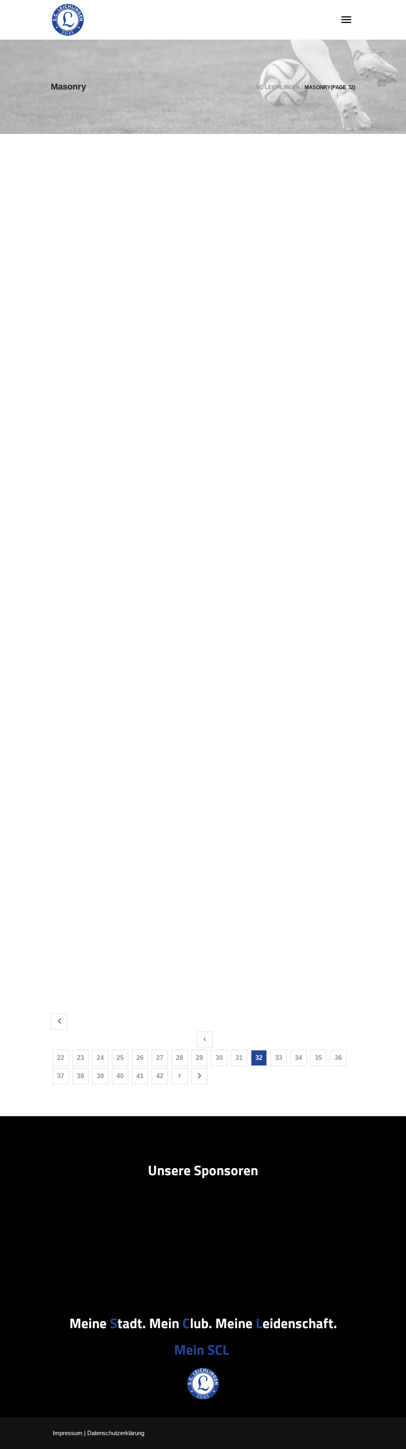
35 (318, 1057)
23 (80, 1057)
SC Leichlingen (278, 87)
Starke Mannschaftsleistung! (87, 331)
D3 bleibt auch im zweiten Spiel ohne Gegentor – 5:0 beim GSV (94, 191)
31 (239, 1057)
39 (100, 1076)
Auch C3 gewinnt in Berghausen (83, 960)
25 (120, 1057)
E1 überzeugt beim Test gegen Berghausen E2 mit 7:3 (94, 494)
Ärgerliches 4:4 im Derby (92, 628)
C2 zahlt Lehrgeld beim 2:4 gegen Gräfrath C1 (95, 264)
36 (338, 1057)
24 (100, 1057)
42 (159, 1076)
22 (60, 1057)
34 (298, 1057)
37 (60, 1076)
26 (140, 1057)
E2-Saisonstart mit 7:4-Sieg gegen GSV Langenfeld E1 (97, 825)
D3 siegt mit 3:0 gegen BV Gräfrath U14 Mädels (94, 757)
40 (120, 1076)
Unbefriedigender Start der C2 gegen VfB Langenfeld (96, 892)
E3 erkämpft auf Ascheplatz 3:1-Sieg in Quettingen (97, 690)
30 (219, 1057)
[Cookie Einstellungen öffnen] (17, 1438)
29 (199, 1057)
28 (179, 1057)
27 (159, 1057)
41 (140, 1076)
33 (278, 1057)
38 (80, 1076)
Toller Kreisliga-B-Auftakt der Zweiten (94, 566)
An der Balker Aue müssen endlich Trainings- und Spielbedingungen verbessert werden (94, 410)
